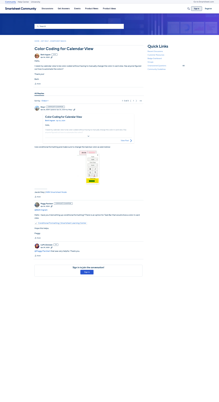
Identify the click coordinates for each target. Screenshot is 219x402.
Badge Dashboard (155, 58)
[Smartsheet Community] (20, 8)
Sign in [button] (87, 272)
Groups (150, 62)
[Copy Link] (51, 57)
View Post (125, 140)
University (35, 2)
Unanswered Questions (166, 65)
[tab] (39, 93)
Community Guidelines (157, 69)
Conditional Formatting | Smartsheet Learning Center (62, 223)
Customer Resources (156, 55)
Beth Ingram (46, 55)
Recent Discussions (155, 51)
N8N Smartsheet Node (56, 192)
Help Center (23, 2)
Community (10, 2)
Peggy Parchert (47, 204)
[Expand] (88, 136)
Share (37, 84)
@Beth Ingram (41, 210)
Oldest (44, 101)
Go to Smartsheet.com (204, 1)
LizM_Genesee (46, 245)
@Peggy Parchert (42, 251)
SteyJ (43, 107)
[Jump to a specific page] (140, 101)
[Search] (188, 8)
